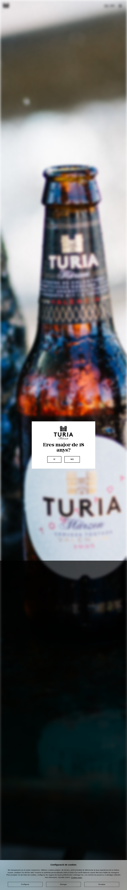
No (72, 459)
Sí (54, 459)
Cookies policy (76, 878)
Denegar (63, 884)
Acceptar (101, 884)
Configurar (25, 884)
